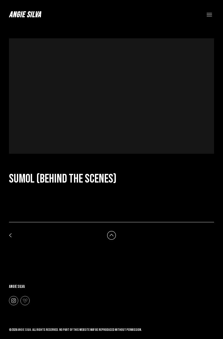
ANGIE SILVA (17, 286)
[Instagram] (13, 300)
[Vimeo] (25, 300)
